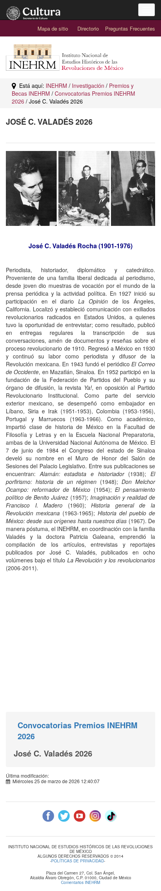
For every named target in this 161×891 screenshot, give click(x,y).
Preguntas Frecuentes (130, 28)
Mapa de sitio (53, 28)
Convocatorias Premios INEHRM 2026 (78, 730)
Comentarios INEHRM (80, 882)
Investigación (88, 85)
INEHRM (56, 85)
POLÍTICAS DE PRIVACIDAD (77, 861)
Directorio (88, 28)
